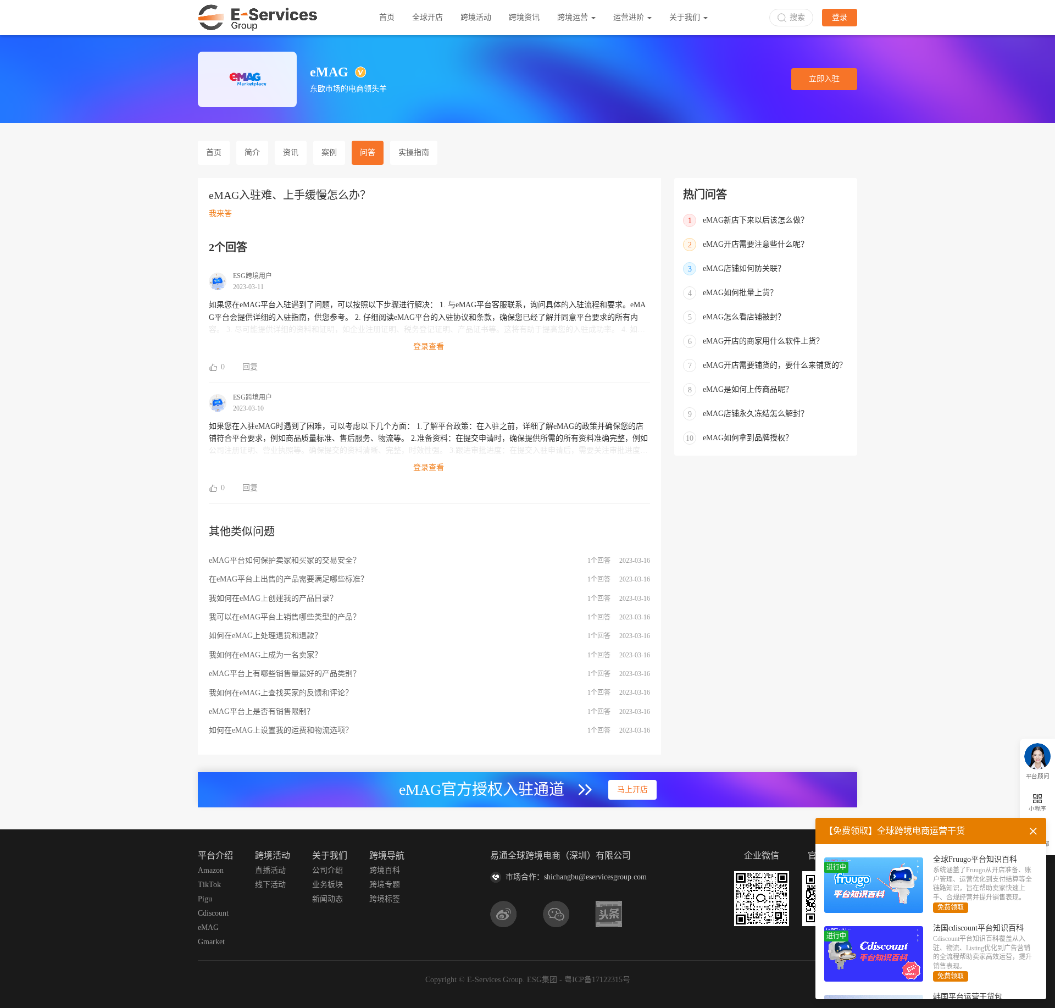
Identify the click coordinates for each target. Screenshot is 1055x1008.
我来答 (220, 213)
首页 (387, 17)
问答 (367, 152)
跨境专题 (384, 884)
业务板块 (327, 884)
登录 (839, 17)
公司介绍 (327, 870)
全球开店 (427, 17)
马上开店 (632, 789)
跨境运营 (573, 17)
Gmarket (211, 942)
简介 (252, 152)
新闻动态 (327, 899)
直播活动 (270, 870)
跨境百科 (384, 870)
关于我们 (685, 17)
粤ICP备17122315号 (597, 980)
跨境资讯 (524, 17)
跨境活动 (475, 17)
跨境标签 (384, 899)
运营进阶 (629, 17)
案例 (329, 152)
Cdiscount (213, 913)
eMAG (208, 927)
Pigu (205, 899)
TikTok (209, 884)
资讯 (290, 152)
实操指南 (413, 152)
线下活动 (270, 884)
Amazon (211, 870)
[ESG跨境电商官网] (258, 17)
